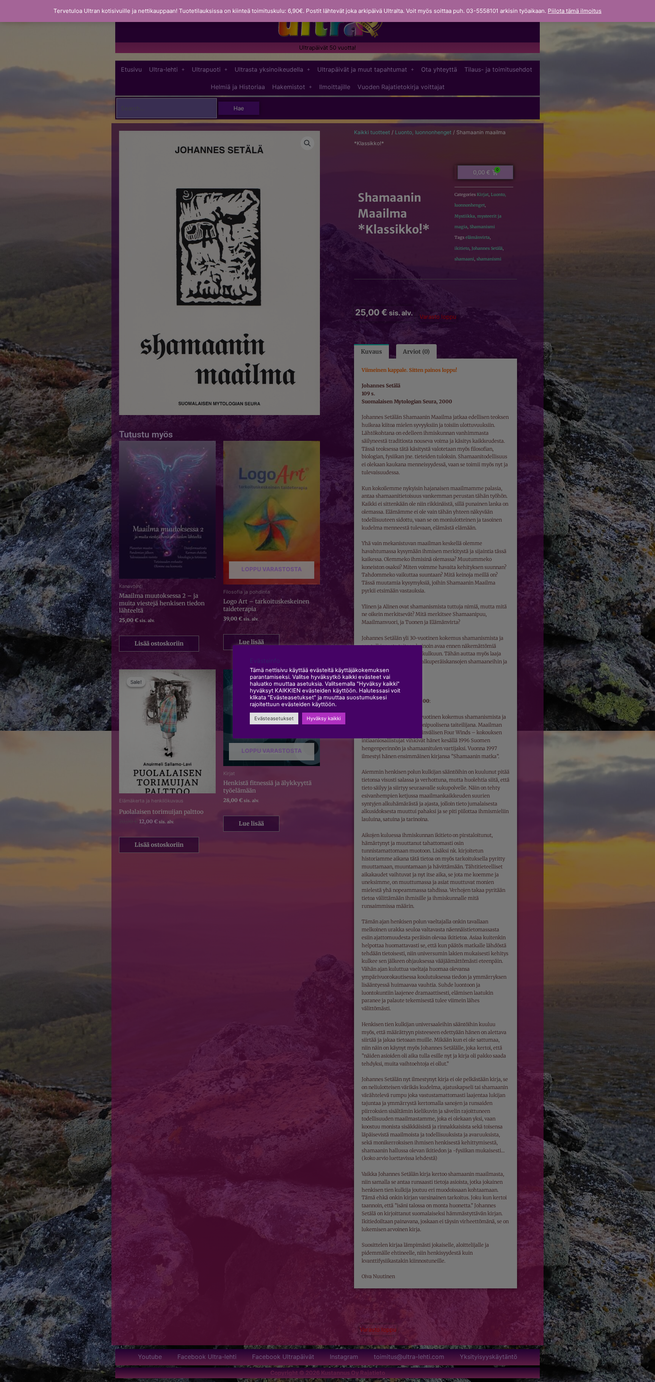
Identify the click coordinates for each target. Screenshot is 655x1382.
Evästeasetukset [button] (274, 718)
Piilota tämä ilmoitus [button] (575, 10)
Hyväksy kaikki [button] (324, 718)
